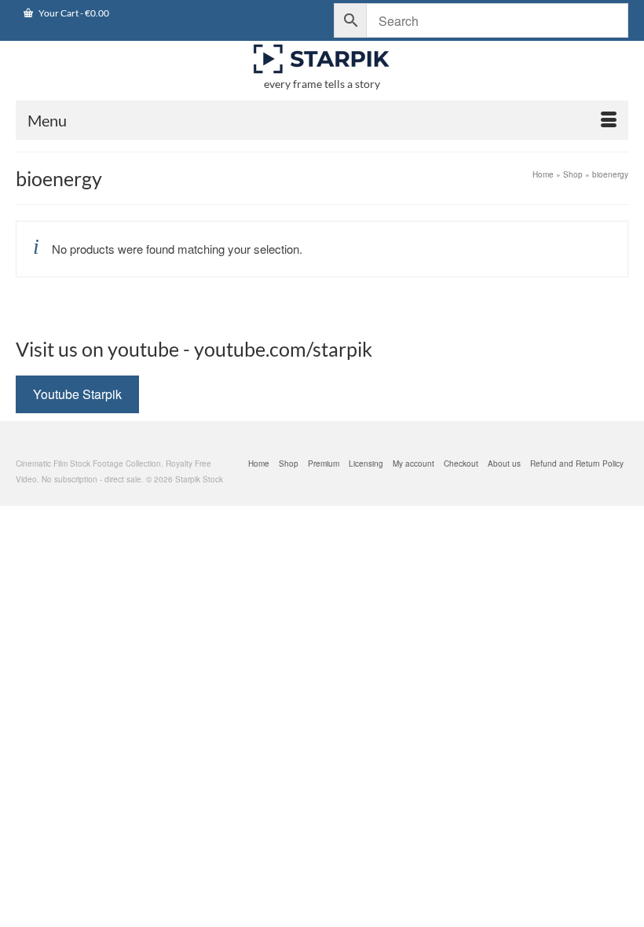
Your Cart (73, 13)
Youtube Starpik (77, 394)
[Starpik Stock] (322, 59)
